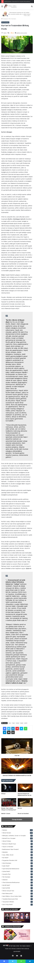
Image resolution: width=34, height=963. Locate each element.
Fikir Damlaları (12, 18)
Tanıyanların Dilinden (8, 901)
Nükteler (4, 830)
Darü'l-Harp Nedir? (7, 904)
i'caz (10, 723)
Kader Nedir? (6, 866)
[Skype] (21, 728)
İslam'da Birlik (6, 888)
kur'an (17, 723)
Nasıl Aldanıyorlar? (7, 893)
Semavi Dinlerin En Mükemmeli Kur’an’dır (24, 794)
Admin (5, 33)
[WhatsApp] (25, 728)
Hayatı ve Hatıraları (7, 846)
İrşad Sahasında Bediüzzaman (10, 868)
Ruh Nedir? (5, 857)
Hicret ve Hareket (23, 813)
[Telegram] (4, 732)
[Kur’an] (25, 802)
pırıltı (26, 723)
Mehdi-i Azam (5, 813)
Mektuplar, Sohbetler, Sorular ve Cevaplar (14, 835)
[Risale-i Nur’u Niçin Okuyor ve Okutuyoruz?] (8, 802)
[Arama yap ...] (32, 7)
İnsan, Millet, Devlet (7, 855)
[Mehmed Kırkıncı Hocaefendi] (11, 6)
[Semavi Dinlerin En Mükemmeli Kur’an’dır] (25, 788)
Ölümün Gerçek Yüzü (8, 890)
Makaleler (5, 852)
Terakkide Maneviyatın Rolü (10, 899)
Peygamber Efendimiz (9, 860)
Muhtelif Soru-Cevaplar (8, 838)
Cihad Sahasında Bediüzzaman (11, 882)
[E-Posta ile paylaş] (9, 732)
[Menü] (2, 7)
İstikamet (4, 879)
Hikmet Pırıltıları (6, 841)
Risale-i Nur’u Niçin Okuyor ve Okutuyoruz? (8, 809)
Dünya (3, 793)
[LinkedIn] (13, 728)
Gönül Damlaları (6, 863)
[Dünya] (8, 788)
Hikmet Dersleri (6, 833)
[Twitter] (9, 728)
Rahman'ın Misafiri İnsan (9, 844)
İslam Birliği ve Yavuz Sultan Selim (11, 896)
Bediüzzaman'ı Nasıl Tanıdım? (10, 849)
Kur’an (20, 808)
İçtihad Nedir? (6, 871)
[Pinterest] (17, 728)
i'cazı (13, 723)
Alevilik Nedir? (6, 885)
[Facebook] (4, 728)
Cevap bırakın (17, 819)
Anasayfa (5, 18)
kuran (21, 723)
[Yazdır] (13, 732)
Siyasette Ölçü (6, 874)
